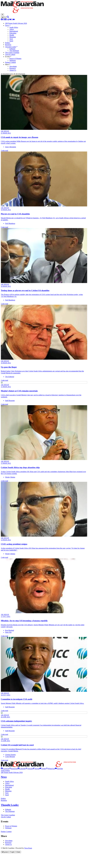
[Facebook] (2, 20)
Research (8, 842)
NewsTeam (28, 848)
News (4, 776)
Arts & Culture (6, 817)
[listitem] (5, 769)
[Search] (8, 17)
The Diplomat (10, 811)
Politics (3, 798)
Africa (7, 783)
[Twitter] (10, 20)
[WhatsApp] (12, 20)
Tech (6, 793)
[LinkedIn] (5, 20)
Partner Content (6, 831)
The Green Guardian (8, 815)
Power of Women (11, 826)
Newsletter (8, 841)
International (9, 785)
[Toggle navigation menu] (2, 14)
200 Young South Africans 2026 (12, 772)
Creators (7, 770)
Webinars (8, 828)
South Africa (9, 781)
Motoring (8, 791)
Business (4, 800)
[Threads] (7, 20)
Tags (2, 770)
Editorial (8, 809)
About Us (8, 844)
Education (8, 787)
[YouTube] (14, 20)
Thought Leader (10, 805)
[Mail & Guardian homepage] (44, 7)
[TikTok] (8, 20)
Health (7, 789)
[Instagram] (3, 20)
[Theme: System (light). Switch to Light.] (4, 17)
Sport (7, 795)
